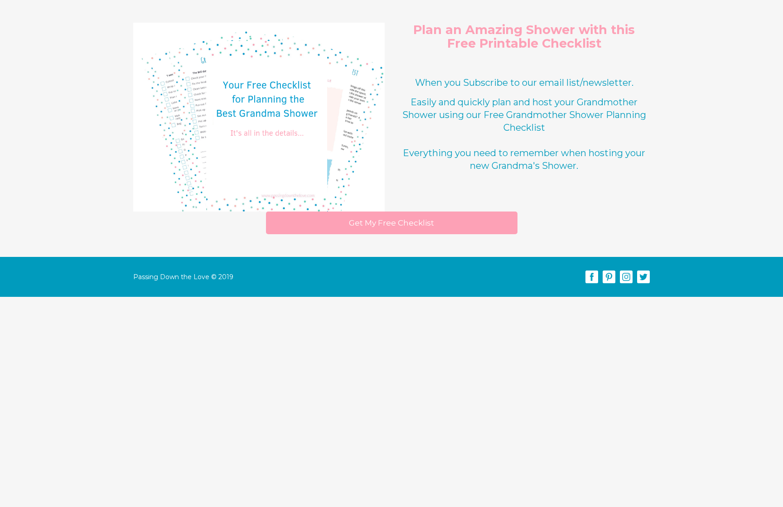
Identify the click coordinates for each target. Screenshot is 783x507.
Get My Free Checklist (391, 222)
